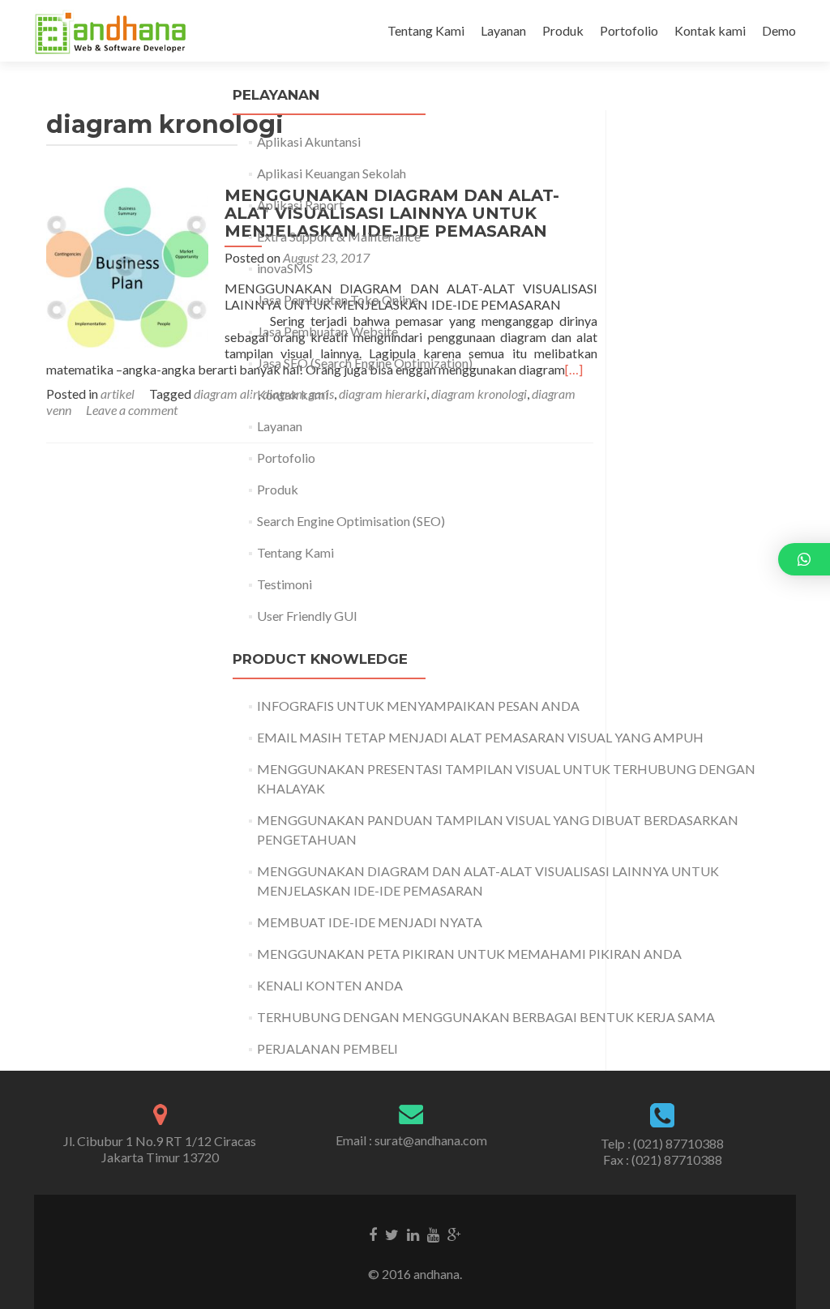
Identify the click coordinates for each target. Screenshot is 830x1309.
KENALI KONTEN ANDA (330, 985)
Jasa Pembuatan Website (327, 331)
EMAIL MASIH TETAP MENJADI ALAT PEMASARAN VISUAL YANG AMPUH (480, 737)
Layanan (503, 30)
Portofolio (629, 30)
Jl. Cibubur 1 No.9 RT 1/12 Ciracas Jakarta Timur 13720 (159, 1149)
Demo (779, 30)
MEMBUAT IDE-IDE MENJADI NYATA (369, 922)
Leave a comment (132, 409)
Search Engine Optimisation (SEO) (351, 520)
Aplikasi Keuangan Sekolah (331, 173)
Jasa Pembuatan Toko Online (337, 299)
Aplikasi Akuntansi (309, 141)
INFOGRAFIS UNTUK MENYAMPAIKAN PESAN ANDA (418, 705)
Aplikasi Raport (300, 204)
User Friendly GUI (307, 615)
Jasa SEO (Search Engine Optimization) (365, 362)
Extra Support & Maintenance (339, 236)
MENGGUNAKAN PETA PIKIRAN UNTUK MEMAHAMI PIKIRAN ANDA (469, 953)
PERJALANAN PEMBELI (327, 1048)
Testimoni (284, 584)
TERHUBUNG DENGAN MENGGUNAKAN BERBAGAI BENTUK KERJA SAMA (486, 1017)
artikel (118, 393)
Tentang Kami (425, 30)
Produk (563, 30)
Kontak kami (710, 30)
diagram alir (226, 393)
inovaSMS (285, 268)
